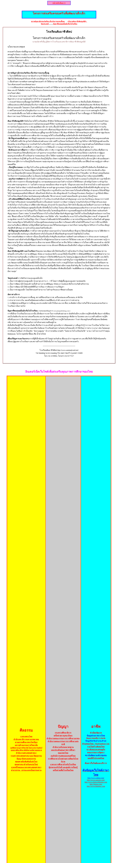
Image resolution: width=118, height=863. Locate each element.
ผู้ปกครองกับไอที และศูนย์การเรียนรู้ (63, 767)
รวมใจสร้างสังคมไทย (96, 747)
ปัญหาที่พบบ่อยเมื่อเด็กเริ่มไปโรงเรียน (65, 24)
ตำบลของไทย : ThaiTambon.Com (95, 744)
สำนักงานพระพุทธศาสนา (26, 753)
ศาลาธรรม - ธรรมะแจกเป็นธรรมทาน (26, 770)
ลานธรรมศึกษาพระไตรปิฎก (26, 742)
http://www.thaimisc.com (96, 786)
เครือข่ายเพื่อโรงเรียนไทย (63, 770)
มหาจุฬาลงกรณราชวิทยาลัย (26, 745)
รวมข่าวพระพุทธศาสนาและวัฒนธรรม (26, 756)
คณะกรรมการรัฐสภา (96, 752)
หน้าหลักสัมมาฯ (59, 3)
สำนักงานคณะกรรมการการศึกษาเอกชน (63, 738)
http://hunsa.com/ (96, 784)
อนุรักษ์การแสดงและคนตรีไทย (63, 756)
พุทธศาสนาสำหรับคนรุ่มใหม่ (26, 764)
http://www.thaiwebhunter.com (96, 782)
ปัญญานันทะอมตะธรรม (26, 759)
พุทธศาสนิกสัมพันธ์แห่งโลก (26, 762)
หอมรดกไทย (63, 753)
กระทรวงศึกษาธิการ (63, 733)
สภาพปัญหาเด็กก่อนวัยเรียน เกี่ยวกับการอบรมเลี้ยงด (48, 21)
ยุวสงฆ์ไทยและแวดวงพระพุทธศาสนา (26, 767)
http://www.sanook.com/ (96, 780)
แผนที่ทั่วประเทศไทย (96, 758)
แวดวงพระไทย (26, 736)
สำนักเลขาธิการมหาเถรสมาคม (26, 739)
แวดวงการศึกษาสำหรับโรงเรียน (63, 764)
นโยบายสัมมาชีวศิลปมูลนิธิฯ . (77, 21)
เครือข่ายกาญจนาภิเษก (63, 736)
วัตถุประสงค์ (45, 24)
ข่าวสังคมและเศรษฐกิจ (96, 750)
